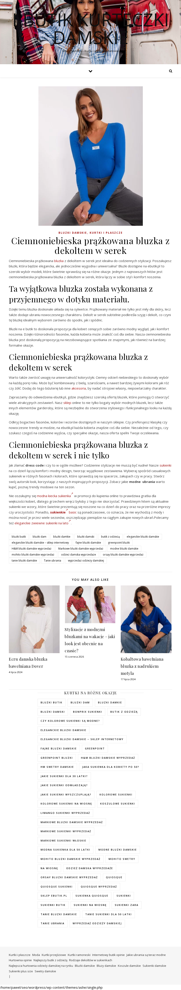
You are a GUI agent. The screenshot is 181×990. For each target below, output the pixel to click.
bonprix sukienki (87, 711)
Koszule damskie (129, 966)
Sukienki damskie (154, 966)
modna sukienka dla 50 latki (65, 849)
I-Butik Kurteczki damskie (90, 28)
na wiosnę (49, 868)
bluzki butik (19, 536)
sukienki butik (53, 905)
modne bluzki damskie (124, 548)
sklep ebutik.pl (54, 895)
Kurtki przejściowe (54, 955)
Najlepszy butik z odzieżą (50, 960)
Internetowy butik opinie (108, 955)
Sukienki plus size (21, 971)
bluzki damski (85, 536)
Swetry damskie (45, 971)
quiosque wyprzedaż (99, 886)
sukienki (165, 465)
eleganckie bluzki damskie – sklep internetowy (40, 542)
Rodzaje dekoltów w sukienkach (90, 960)
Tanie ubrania (52, 560)
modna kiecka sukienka (54, 496)
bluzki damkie (61, 536)
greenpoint (95, 748)
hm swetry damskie (57, 766)
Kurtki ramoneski (79, 955)
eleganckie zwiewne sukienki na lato (41, 523)
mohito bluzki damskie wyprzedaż (33, 554)
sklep (67, 402)
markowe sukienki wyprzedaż (66, 831)
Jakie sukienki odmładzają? (64, 785)
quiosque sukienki (57, 886)
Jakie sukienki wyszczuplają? (66, 794)
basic (73, 512)
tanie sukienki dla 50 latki (108, 914)
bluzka (59, 261)
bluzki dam (39, 536)
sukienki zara (126, 905)
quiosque (114, 877)
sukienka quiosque (91, 895)
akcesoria (79, 388)
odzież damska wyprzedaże (78, 554)
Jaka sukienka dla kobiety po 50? (110, 766)
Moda (36, 955)
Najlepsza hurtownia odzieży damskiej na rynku (41, 966)
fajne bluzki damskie (88, 542)
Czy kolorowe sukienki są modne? (70, 720)
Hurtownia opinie (20, 960)
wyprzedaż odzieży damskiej (86, 560)
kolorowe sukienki (116, 794)
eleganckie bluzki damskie (143, 536)
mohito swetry (122, 859)
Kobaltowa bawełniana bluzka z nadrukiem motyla (142, 666)
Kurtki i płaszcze (106, 233)
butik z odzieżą (110, 536)
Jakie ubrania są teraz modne (146, 955)
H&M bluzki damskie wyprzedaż (31, 548)
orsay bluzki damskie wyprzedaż (123, 554)
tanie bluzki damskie (24, 560)
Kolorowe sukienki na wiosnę (66, 803)
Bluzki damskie (72, 233)
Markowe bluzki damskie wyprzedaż (80, 548)
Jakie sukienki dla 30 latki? (64, 776)
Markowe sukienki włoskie (63, 840)
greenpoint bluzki (119, 542)
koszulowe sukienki (117, 803)
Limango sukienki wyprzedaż (65, 812)
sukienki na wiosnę (90, 905)
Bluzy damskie (106, 966)
